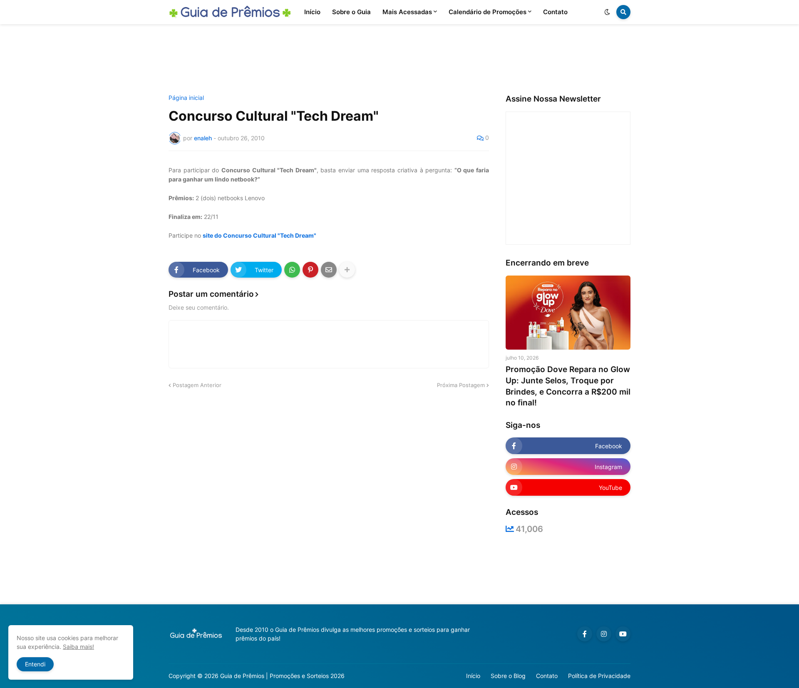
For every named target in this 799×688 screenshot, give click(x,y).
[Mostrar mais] (347, 270)
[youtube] (622, 633)
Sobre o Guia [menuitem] (351, 12)
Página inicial (186, 98)
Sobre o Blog (508, 675)
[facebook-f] (584, 633)
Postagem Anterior (197, 385)
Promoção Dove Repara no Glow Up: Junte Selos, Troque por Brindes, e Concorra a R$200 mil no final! (568, 386)
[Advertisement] (399, 59)
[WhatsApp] (292, 270)
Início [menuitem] (312, 12)
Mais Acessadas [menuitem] (407, 12)
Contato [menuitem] (555, 12)
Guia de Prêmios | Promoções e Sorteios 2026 (282, 675)
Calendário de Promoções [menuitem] (487, 12)
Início (473, 675)
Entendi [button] (35, 664)
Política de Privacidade (599, 675)
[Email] (329, 270)
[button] (607, 12)
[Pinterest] (310, 270)
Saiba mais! (78, 646)
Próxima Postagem (461, 385)
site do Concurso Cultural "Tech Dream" (259, 235)
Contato (547, 675)
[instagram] (603, 633)
